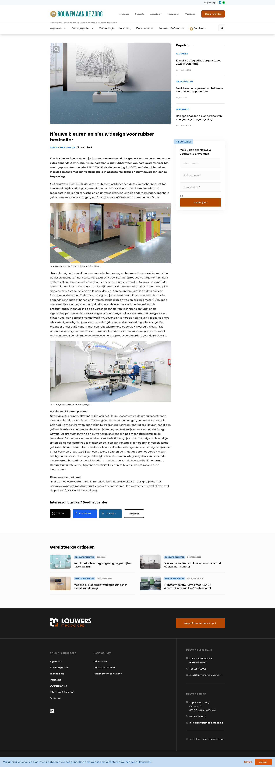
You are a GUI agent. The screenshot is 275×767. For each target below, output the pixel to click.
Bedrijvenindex (213, 14)
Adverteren (155, 14)
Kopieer (134, 513)
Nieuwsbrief (173, 14)
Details (248, 761)
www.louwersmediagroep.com (207, 739)
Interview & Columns (171, 28)
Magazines (124, 14)
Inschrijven (200, 202)
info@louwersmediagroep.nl (205, 675)
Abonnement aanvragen (108, 673)
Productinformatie (62, 147)
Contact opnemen (104, 667)
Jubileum (199, 28)
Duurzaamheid (145, 28)
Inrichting (125, 28)
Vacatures (190, 14)
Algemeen (56, 28)
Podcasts (139, 14)
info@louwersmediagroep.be (206, 722)
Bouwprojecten (81, 28)
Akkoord (263, 762)
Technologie (106, 28)
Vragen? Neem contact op (199, 623)
